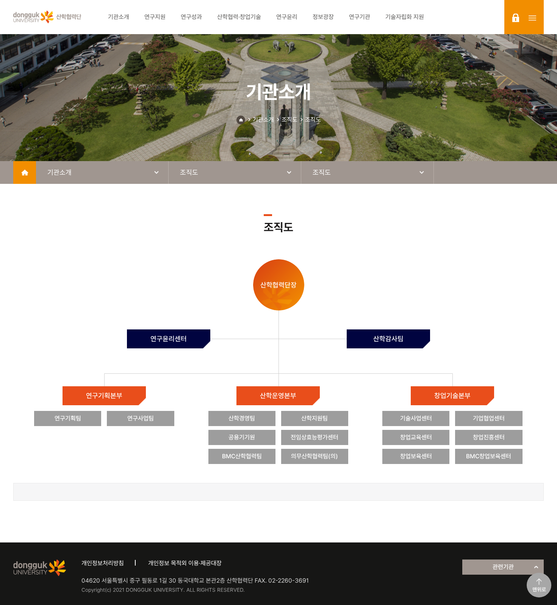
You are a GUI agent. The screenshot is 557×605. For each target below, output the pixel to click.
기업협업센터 (489, 418)
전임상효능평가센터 (314, 437)
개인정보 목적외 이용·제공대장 (185, 563)
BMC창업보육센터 (488, 456)
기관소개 (263, 119)
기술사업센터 (416, 418)
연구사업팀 (140, 418)
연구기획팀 (68, 418)
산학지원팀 (314, 418)
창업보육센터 (416, 456)
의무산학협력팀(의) (314, 456)
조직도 (289, 119)
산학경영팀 (241, 418)
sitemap (532, 17)
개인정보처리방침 (102, 563)
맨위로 (539, 589)
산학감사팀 (388, 339)
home (24, 172)
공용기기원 (241, 437)
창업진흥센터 (489, 437)
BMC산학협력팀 (242, 456)
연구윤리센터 (168, 339)
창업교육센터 (416, 437)
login (515, 17)
